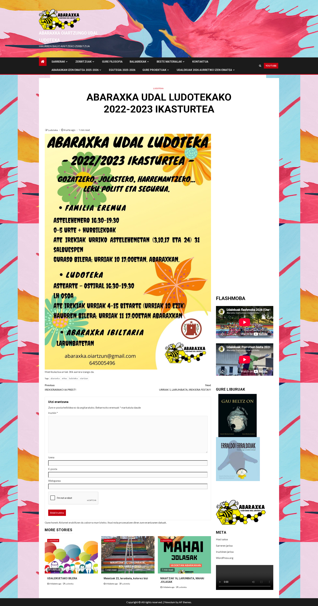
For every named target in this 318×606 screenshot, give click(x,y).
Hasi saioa (222, 539)
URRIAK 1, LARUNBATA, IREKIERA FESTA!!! (185, 387)
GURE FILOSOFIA (112, 61)
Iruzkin (53, 412)
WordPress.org (224, 557)
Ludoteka (158, 88)
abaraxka (55, 378)
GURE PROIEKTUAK (154, 70)
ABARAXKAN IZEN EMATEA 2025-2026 (75, 70)
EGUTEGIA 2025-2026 (122, 70)
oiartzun (84, 378)
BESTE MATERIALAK (169, 61)
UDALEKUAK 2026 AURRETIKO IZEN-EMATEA (204, 70)
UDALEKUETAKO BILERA (62, 578)
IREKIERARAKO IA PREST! (60, 387)
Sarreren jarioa (224, 545)
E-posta (52, 468)
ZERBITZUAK (83, 61)
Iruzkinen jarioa (225, 551)
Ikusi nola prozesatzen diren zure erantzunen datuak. (137, 522)
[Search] (260, 66)
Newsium (169, 602)
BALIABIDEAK (138, 61)
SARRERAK (58, 61)
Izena (51, 457)
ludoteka (73, 378)
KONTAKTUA (200, 61)
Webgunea (54, 480)
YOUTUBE (271, 65)
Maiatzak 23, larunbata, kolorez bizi (126, 578)
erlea (64, 378)
